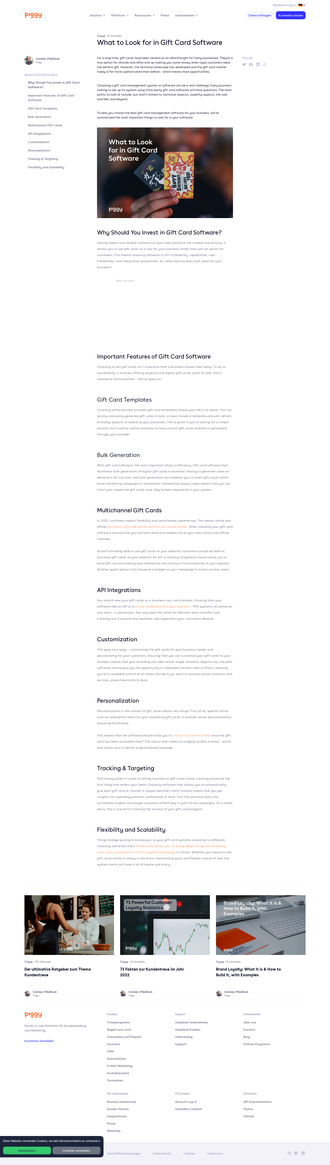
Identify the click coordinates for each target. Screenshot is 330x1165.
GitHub (248, 1116)
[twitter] (244, 64)
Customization (38, 142)
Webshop (114, 1131)
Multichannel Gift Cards (45, 125)
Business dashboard (121, 1102)
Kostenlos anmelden (39, 1041)
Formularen (115, 1080)
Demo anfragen (260, 15)
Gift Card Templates (42, 108)
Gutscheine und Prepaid (124, 1037)
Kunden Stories (118, 1109)
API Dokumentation (257, 1102)
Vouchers (113, 1044)
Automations (116, 1058)
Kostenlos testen (290, 15)
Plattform (118, 15)
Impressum (215, 1153)
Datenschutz (162, 1153)
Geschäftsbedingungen (124, 1153)
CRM (110, 1051)
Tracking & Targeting (43, 159)
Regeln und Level (119, 1029)
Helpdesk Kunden (187, 1029)
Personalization (39, 150)
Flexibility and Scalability (46, 167)
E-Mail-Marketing (119, 1066)
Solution (96, 15)
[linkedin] (258, 64)
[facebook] (251, 64)
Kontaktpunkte (118, 1073)
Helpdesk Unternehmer (191, 1022)
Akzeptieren (27, 1150)
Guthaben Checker (188, 1109)
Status (248, 1109)
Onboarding (183, 1037)
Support (181, 1044)
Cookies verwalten (76, 1150)
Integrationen (117, 1116)
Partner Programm (256, 1044)
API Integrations (39, 133)
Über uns (249, 1022)
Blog (246, 1037)
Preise (165, 15)
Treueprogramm (118, 1022)
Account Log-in (186, 1102)
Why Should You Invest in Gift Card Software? (53, 84)
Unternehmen (185, 15)
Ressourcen (143, 15)
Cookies (189, 1153)
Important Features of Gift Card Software (51, 97)
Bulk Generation (39, 117)
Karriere (249, 1029)
